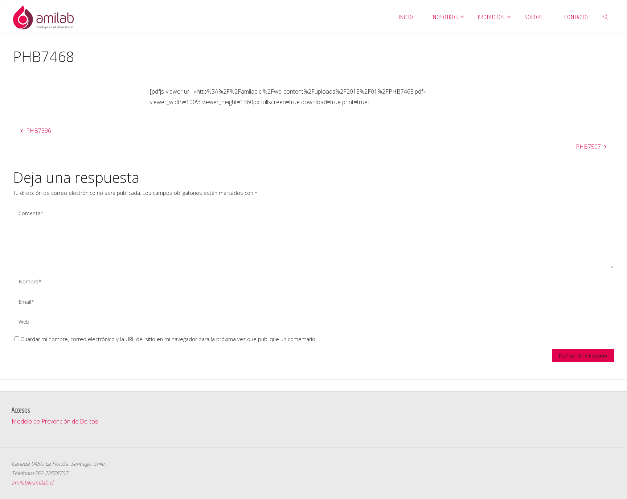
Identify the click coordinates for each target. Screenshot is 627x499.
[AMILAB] (43, 17)
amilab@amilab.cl (32, 482)
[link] (606, 16)
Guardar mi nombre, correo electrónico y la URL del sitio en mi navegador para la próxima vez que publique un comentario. (168, 339)
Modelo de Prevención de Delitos (55, 421)
